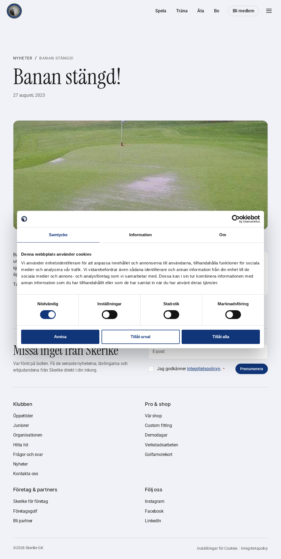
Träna (181, 10)
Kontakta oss (25, 473)
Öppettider (23, 415)
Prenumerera (251, 369)
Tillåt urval (140, 336)
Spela (160, 10)
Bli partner (22, 520)
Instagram (154, 501)
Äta (200, 10)
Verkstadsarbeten (161, 444)
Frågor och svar (28, 454)
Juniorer (21, 425)
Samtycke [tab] (58, 234)
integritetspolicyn (203, 368)
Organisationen (27, 435)
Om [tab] (222, 234)
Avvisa (60, 336)
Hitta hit (20, 444)
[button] (268, 10)
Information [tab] (140, 234)
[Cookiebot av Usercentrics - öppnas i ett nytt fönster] (236, 219)
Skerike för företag (30, 501)
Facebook (154, 511)
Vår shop (153, 415)
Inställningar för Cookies (217, 548)
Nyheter (23, 58)
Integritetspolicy (254, 548)
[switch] (109, 314)
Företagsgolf (25, 511)
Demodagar (156, 435)
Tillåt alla (220, 336)
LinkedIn (153, 520)
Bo (216, 10)
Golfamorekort (158, 454)
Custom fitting (158, 425)
